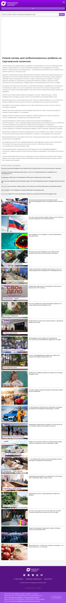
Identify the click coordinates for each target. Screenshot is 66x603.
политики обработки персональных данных (25, 601)
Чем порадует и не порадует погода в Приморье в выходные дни (22, 190)
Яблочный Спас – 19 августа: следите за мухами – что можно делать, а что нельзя (46, 546)
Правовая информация (34, 579)
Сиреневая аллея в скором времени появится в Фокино (44, 494)
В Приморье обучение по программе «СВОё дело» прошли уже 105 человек (26, 177)
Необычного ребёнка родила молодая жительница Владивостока (46, 373)
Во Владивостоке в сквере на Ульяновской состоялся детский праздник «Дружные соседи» (45, 338)
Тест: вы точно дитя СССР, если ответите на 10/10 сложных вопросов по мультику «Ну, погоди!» (45, 511)
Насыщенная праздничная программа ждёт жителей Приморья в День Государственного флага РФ (33, 181)
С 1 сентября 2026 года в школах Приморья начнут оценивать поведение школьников (45, 459)
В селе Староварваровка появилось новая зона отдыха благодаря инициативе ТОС (44, 356)
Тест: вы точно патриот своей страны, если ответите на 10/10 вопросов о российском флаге (31, 186)
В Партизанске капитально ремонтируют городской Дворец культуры (46, 321)
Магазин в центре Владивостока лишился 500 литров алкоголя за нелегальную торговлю (31, 168)
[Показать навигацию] (63, 2)
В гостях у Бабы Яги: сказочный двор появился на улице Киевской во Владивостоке (29, 194)
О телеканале (18, 579)
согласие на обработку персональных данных (23, 597)
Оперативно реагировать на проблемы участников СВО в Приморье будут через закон (45, 476)
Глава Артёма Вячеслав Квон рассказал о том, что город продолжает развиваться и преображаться (29, 172)
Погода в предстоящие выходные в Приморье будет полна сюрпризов (46, 390)
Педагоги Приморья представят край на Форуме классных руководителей (45, 528)
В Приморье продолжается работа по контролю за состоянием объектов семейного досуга (45, 425)
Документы (48, 579)
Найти (62, 14)
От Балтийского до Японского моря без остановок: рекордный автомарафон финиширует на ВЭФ (45, 407)
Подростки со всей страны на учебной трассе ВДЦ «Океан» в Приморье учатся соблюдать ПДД (45, 442)
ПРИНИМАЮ (56, 597)
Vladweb (38, 588)
